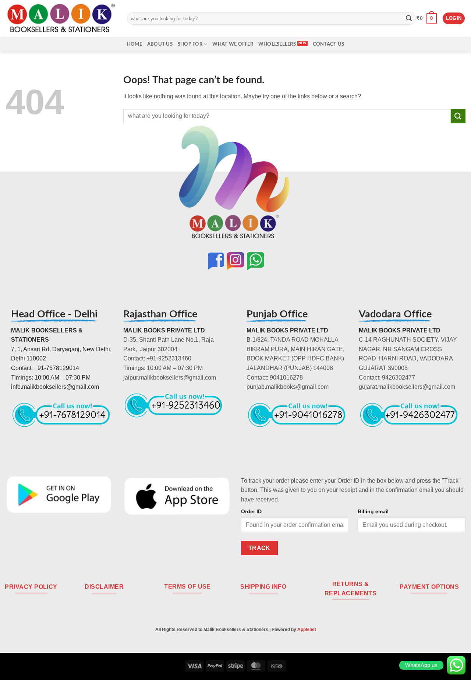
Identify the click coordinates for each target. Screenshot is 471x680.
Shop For (190, 44)
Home (134, 44)
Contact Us (328, 44)
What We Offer (232, 44)
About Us (160, 44)
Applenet (306, 629)
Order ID (251, 511)
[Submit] (409, 18)
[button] (427, 18)
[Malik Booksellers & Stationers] (61, 18)
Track (259, 548)
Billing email (373, 511)
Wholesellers (277, 44)
